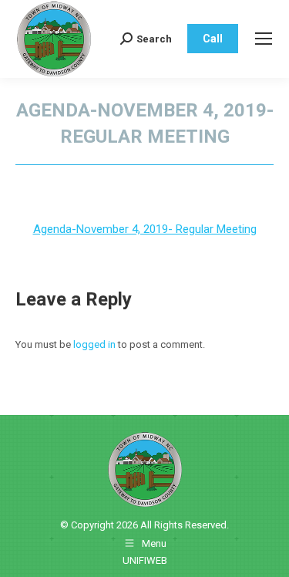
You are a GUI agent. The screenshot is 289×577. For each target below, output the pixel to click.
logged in (94, 344)
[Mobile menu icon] (264, 39)
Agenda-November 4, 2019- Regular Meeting (145, 229)
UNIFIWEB (145, 560)
